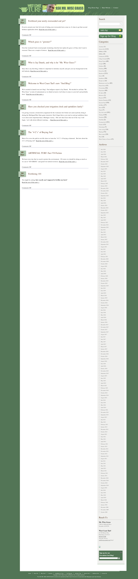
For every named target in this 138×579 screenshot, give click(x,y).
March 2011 (104, 470)
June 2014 (103, 402)
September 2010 (105, 485)
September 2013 (105, 414)
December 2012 (104, 429)
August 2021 (104, 247)
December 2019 (104, 281)
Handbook (101, 73)
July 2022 (103, 229)
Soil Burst (101, 105)
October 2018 (104, 302)
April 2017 (103, 344)
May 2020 (103, 271)
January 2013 (104, 427)
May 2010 (103, 495)
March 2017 (104, 346)
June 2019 (103, 290)
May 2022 (103, 232)
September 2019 (105, 285)
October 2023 (104, 210)
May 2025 (103, 176)
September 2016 (105, 358)
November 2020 (105, 261)
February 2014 (104, 410)
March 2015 (104, 385)
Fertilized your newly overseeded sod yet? (47, 20)
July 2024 (103, 198)
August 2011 (104, 458)
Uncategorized (102, 122)
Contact (115, 8)
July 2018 (103, 310)
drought (101, 63)
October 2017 (104, 329)
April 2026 (103, 154)
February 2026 (104, 159)
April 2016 (103, 366)
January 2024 (104, 205)
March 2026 (104, 156)
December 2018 (104, 300)
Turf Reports (69, 573)
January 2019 (104, 298)
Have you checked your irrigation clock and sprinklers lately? (55, 106)
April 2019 (103, 293)
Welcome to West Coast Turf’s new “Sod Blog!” (49, 83)
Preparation (101, 90)
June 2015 (103, 378)
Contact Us (104, 573)
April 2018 (103, 317)
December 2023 (104, 208)
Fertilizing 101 (34, 173)
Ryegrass (101, 97)
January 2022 (104, 239)
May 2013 (103, 422)
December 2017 (104, 324)
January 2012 (104, 446)
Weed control (102, 134)
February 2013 (104, 424)
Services (50, 573)
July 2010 (103, 490)
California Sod (95, 573)
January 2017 (104, 349)
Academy (101, 46)
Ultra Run (101, 119)
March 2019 (104, 295)
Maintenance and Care (104, 83)
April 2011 (103, 468)
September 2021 (105, 244)
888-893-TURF (102, 536)
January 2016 (104, 368)
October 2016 (104, 356)
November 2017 (105, 327)
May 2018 (103, 315)
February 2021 (104, 256)
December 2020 (104, 259)
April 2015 (103, 383)
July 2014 (103, 400)
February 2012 (104, 444)
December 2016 (104, 351)
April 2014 (103, 407)
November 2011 (105, 451)
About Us (36, 573)
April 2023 (103, 220)
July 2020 (103, 268)
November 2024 (105, 191)
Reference (101, 95)
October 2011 (104, 453)
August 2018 (104, 307)
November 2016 (105, 354)
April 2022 (103, 234)
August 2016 (104, 361)
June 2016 (103, 363)
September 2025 (105, 166)
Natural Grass (102, 85)
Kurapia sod (102, 80)
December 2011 (104, 449)
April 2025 (103, 178)
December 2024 (104, 188)
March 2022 (104, 237)
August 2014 (104, 397)
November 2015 (105, 371)
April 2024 (103, 203)
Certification (102, 56)
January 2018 (104, 322)
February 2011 (104, 473)
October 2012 (104, 432)
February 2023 (104, 222)
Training (101, 115)
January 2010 (104, 505)
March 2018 (104, 320)
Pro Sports (101, 93)
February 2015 (104, 388)
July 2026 (103, 149)
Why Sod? (43, 573)
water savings (102, 129)
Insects (100, 76)
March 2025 (104, 181)
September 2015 (105, 373)
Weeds (100, 136)
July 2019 (103, 288)
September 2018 (105, 305)
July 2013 (103, 419)
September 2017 (105, 332)
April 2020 (103, 273)
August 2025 (104, 169)
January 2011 (104, 475)
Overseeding (102, 88)
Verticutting (101, 127)
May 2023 (103, 217)
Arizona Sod (102, 49)
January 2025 (104, 186)
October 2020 (104, 264)
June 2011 (103, 463)
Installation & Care (59, 573)
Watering (101, 132)
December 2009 (104, 507)
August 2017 (104, 334)
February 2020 (104, 276)
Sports (100, 107)
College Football (103, 59)
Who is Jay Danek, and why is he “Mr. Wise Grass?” (52, 62)
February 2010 (104, 502)
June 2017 (103, 339)
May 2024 (103, 200)
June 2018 (103, 312)
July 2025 (103, 171)
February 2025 (104, 183)
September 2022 (105, 227)
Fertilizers (101, 66)
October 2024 (104, 193)
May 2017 (103, 341)
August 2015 (104, 376)
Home (29, 573)
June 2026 (103, 152)
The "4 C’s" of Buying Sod (40, 132)
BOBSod (101, 54)
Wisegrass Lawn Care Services (94, 576)
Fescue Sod (101, 71)
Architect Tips (78, 573)
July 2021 (103, 249)
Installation (101, 78)
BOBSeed (101, 51)
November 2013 (105, 412)
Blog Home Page (93, 8)
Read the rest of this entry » (47, 29)
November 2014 (105, 390)
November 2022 (105, 225)
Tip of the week (102, 112)
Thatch (100, 110)
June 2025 (103, 173)
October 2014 (104, 393)
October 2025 (104, 164)
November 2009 (105, 509)
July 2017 (103, 337)
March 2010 (104, 500)
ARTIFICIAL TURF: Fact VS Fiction (45, 152)
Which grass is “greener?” (40, 41)
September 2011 (105, 456)
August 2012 (104, 434)
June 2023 (103, 215)
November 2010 (105, 480)
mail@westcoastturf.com (104, 540)
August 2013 (104, 417)
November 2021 (105, 242)
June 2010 (103, 492)
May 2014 (103, 405)
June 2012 (103, 436)
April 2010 (103, 497)
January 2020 (104, 278)
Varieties (101, 124)
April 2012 (103, 441)
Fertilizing (101, 68)
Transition (101, 117)
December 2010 (104, 478)
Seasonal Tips (102, 102)
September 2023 (105, 212)
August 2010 (104, 488)
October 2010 (104, 483)
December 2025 (104, 161)
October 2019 (104, 283)
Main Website (106, 8)
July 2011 (103, 461)
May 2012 (103, 439)
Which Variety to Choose (105, 139)
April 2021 (103, 254)
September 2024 (105, 195)
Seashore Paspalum (103, 100)
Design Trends (102, 61)
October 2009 (104, 512)
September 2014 (105, 395)
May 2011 (103, 466)
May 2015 (103, 380)
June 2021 (103, 251)
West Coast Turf (70, 576)
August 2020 (104, 266)
